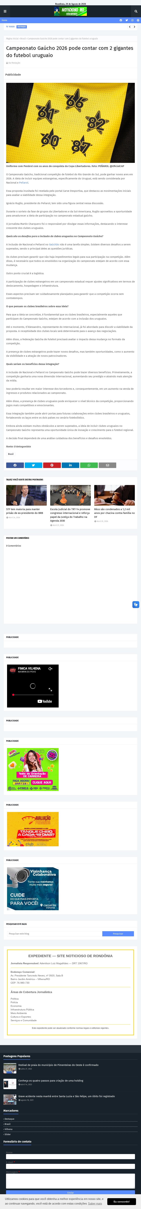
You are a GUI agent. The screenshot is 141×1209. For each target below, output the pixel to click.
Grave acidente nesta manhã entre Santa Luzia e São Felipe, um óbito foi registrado (66, 1096)
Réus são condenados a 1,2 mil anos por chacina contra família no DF (114, 513)
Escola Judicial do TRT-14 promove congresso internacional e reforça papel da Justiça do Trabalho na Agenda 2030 (70, 515)
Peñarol (23, 182)
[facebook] (121, 20)
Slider (8, 1134)
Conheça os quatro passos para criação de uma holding (50, 1080)
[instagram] (132, 20)
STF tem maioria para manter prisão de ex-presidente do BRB (24, 511)
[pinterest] (137, 20)
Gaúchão (54, 244)
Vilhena (8, 1129)
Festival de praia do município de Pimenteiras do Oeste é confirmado (58, 1065)
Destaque (9, 1119)
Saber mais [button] (95, 1203)
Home (4, 20)
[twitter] (127, 20)
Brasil (23, 38)
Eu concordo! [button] (122, 1201)
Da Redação (14, 63)
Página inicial (12, 38)
